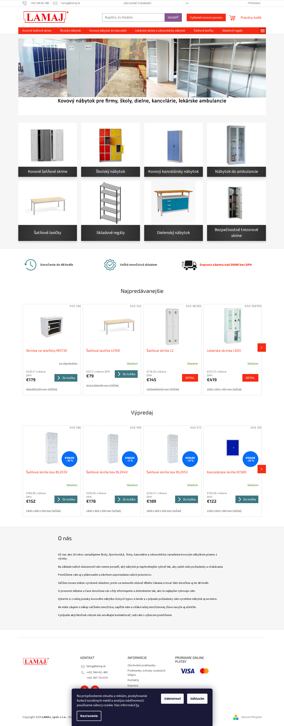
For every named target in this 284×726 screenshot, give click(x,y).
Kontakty (133, 680)
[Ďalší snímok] (262, 347)
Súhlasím (197, 698)
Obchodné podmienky (138, 3)
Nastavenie (89, 716)
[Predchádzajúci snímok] (22, 347)
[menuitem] (37, 30)
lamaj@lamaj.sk (96, 666)
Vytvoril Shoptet (251, 717)
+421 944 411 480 (97, 672)
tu (137, 705)
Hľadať (173, 17)
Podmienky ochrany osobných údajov (146, 673)
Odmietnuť (172, 698)
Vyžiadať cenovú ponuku (206, 17)
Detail (190, 378)
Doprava (133, 686)
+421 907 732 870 (97, 678)
